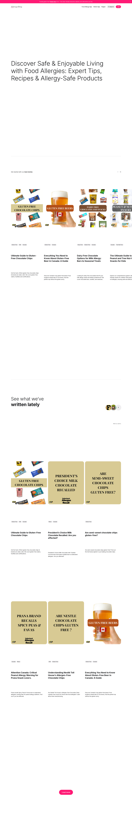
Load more (66, 792)
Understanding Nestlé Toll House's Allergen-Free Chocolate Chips (61, 675)
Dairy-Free (80, 244)
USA (20, 244)
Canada (24, 244)
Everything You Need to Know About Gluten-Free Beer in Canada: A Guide (56, 258)
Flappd (103, 6)
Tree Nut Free (119, 244)
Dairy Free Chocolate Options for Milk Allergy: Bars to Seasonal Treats (89, 258)
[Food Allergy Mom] (118, 407)
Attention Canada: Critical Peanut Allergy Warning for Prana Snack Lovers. (24, 675)
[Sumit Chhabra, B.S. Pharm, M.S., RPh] (13, 225)
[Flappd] (15, 225)
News (50, 521)
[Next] (120, 172)
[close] (130, 2)
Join (118, 6)
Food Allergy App (87, 6)
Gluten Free (14, 244)
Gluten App (96, 6)
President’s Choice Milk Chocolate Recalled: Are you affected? (62, 535)
